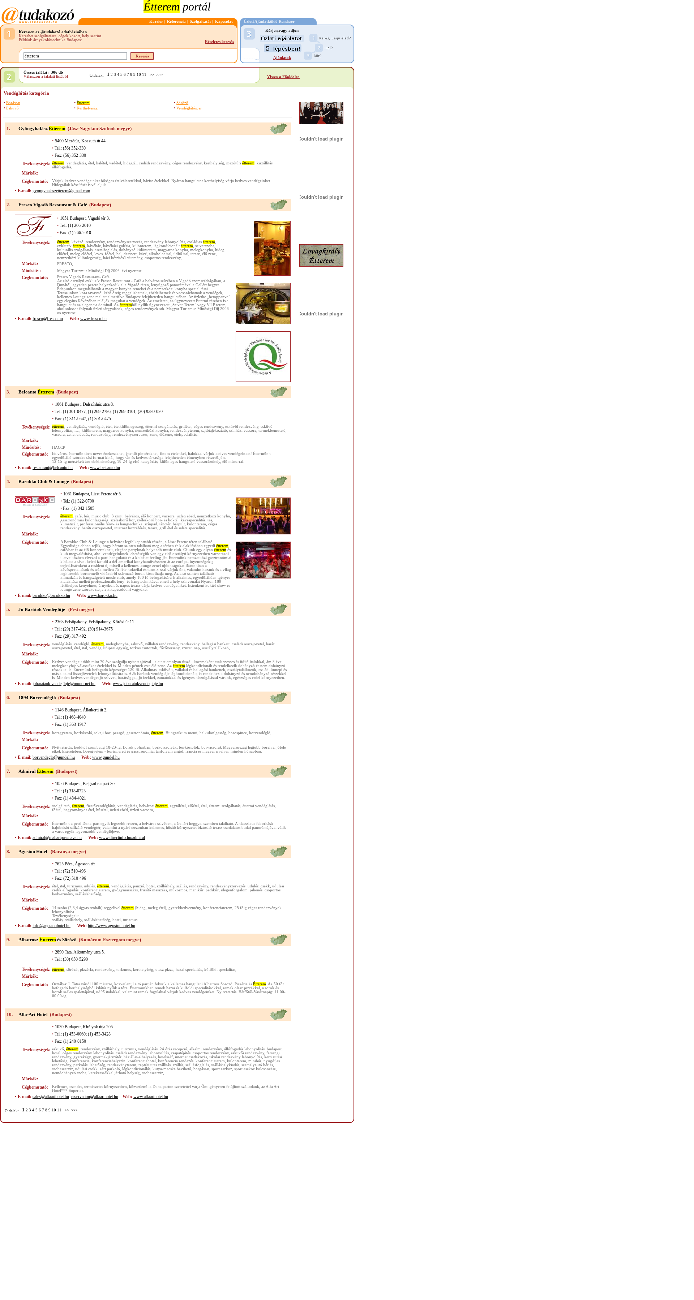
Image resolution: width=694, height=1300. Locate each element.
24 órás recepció (173, 1049)
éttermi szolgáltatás (161, 427)
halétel (101, 163)
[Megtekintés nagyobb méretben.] (272, 248)
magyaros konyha (173, 250)
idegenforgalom (234, 890)
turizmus (74, 886)
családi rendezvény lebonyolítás (142, 1053)
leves (98, 254)
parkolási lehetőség (89, 1065)
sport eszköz (221, 1069)
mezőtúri (240, 163)
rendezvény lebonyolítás (164, 242)
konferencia (80, 1061)
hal (118, 254)
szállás (181, 886)
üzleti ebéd (186, 516)
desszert (130, 254)
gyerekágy (82, 1057)
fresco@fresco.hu (48, 318)
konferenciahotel (142, 1061)
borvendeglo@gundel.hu (54, 757)
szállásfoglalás (197, 1065)
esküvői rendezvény (241, 427)
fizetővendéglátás (100, 806)
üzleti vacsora (141, 810)
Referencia (176, 21)
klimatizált (69, 524)
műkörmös (178, 890)
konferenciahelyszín (108, 1061)
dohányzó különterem (137, 250)
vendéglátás (76, 163)
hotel (150, 886)
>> (152, 75)
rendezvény (95, 242)
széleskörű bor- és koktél (158, 520)
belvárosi (153, 806)
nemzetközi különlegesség (79, 258)
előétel (193, 806)
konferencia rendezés (175, 1061)
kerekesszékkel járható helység (114, 1073)
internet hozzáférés (130, 528)
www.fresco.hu (93, 318)
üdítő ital (181, 254)
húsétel (102, 810)
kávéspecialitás (193, 520)
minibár (254, 1061)
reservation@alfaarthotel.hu (94, 1096)
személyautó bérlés (257, 1065)
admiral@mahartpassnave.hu (57, 837)
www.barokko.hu (102, 595)
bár (86, 516)
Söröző (182, 103)
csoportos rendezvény (163, 258)
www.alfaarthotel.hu (150, 1096)
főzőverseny (169, 648)
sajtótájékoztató (214, 430)
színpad (151, 524)
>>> (159, 75)
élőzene (165, 434)
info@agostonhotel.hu (51, 925)
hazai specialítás (189, 970)
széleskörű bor (123, 520)
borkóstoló (83, 733)
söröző (72, 970)
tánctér (165, 524)
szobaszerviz (62, 1069)
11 (144, 75)
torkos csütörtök (143, 648)
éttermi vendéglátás (259, 806)
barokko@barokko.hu (51, 595)
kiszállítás (265, 163)
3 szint (117, 516)
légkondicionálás (136, 1069)
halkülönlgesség (213, 733)
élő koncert (150, 516)
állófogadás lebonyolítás (244, 1049)
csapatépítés (180, 1053)
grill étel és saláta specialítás (182, 528)
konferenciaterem (95, 890)
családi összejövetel (248, 644)
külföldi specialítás (219, 970)
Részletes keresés (219, 42)
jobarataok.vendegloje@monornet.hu (64, 683)
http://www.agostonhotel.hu (111, 925)
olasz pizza (164, 970)
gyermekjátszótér (107, 1057)
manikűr (196, 890)
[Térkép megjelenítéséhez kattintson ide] (278, 133)
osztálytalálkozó (215, 648)
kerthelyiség (214, 163)
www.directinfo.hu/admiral (122, 837)
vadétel (115, 163)
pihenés (256, 890)
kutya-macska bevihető (172, 1069)
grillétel (185, 427)
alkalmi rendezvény (205, 1049)
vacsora (58, 434)
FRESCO (64, 264)
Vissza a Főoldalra (283, 77)
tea (209, 520)
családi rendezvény (154, 163)
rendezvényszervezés (124, 242)
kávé (143, 254)
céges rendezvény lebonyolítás (88, 1053)
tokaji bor (102, 733)
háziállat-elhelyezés (140, 1057)
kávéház (94, 246)
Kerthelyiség (87, 108)
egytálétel (178, 806)
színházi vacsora (242, 430)
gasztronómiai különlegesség (84, 520)
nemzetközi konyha (151, 430)
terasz (195, 254)
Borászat (13, 103)
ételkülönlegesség (128, 427)
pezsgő (118, 733)
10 (139, 75)
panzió (138, 886)
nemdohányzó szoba (69, 1073)
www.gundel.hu (106, 757)
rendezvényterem (184, 430)
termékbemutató (272, 430)
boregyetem (62, 733)
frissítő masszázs (153, 890)
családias (201, 242)
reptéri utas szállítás (154, 1065)
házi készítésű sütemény (122, 258)
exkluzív (71, 246)
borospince (237, 733)
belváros (132, 516)
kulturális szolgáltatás (75, 250)
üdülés (89, 886)
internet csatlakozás (191, 1057)
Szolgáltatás (200, 21)
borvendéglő (259, 733)
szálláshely (165, 886)
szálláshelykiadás (225, 1065)
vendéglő (96, 427)
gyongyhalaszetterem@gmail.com (61, 190)
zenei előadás (78, 434)
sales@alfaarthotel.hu (51, 1096)
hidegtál (130, 163)
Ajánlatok (282, 58)
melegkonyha (201, 250)
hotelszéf (165, 1057)
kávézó (77, 242)
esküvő (137, 644)
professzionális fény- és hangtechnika (111, 524)
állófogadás (61, 167)
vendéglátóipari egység (108, 648)
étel (91, 163)
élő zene (209, 254)
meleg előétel (81, 254)
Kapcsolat (224, 21)
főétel (109, 254)
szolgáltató (61, 806)
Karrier (156, 21)
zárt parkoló (110, 1069)
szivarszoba (204, 246)
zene (153, 434)
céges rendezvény (187, 163)
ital (77, 430)
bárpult (179, 524)
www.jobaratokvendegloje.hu (138, 683)
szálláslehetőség (88, 894)
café (78, 516)
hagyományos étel (79, 810)
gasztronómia (138, 733)
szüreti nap (191, 648)
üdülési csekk (259, 886)
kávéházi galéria (116, 246)
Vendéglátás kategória (26, 93)
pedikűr (212, 890)
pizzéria (86, 970)
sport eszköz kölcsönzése (255, 1069)
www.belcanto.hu (105, 467)
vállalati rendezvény (161, 644)
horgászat (201, 1069)
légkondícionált (173, 246)
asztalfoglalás (106, 250)
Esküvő (12, 108)
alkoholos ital (160, 254)
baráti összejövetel (97, 528)
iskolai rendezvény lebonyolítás (235, 1057)
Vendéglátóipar (189, 108)
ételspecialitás (185, 434)
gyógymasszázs (125, 890)
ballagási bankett (216, 644)
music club (100, 516)
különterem (141, 246)
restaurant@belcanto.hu (53, 467)
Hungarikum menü (181, 733)
